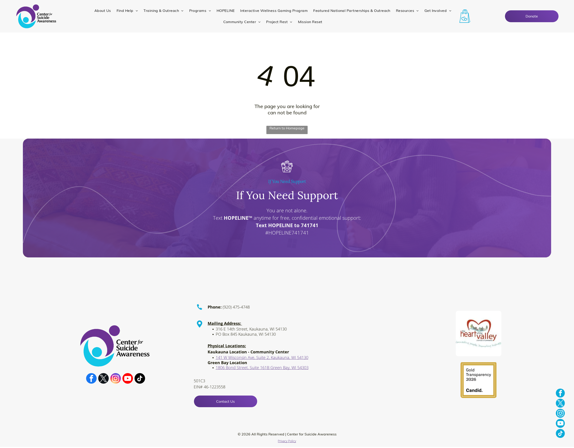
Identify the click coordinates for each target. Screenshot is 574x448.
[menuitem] (103, 10)
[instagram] (115, 379)
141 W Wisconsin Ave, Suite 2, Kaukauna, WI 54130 (262, 357)
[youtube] (127, 379)
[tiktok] (140, 379)
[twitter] (103, 379)
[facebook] (91, 379)
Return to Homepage (287, 128)
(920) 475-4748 (236, 307)
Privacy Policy (287, 441)
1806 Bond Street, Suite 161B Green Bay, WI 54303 (262, 367)
